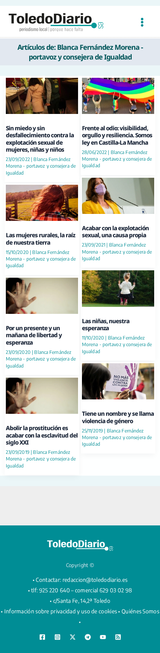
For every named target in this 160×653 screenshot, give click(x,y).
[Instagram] (57, 637)
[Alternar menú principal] (142, 22)
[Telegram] (88, 637)
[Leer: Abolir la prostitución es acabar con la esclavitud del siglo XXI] (42, 394)
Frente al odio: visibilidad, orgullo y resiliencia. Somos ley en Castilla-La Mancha (117, 135)
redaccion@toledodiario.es (95, 579)
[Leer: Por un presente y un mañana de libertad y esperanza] (42, 294)
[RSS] (118, 637)
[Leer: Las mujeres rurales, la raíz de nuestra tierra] (42, 202)
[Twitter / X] (73, 637)
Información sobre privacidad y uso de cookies (60, 611)
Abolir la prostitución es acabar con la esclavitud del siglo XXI (42, 435)
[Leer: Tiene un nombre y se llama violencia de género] (118, 380)
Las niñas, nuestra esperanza (105, 324)
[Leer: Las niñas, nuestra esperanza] (118, 287)
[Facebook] (42, 637)
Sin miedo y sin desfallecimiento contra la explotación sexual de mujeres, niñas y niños (40, 138)
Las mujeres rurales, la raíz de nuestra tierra (40, 238)
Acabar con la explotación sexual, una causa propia (115, 231)
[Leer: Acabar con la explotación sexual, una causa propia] (118, 194)
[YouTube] (103, 637)
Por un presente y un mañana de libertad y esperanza (34, 335)
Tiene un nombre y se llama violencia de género (118, 417)
